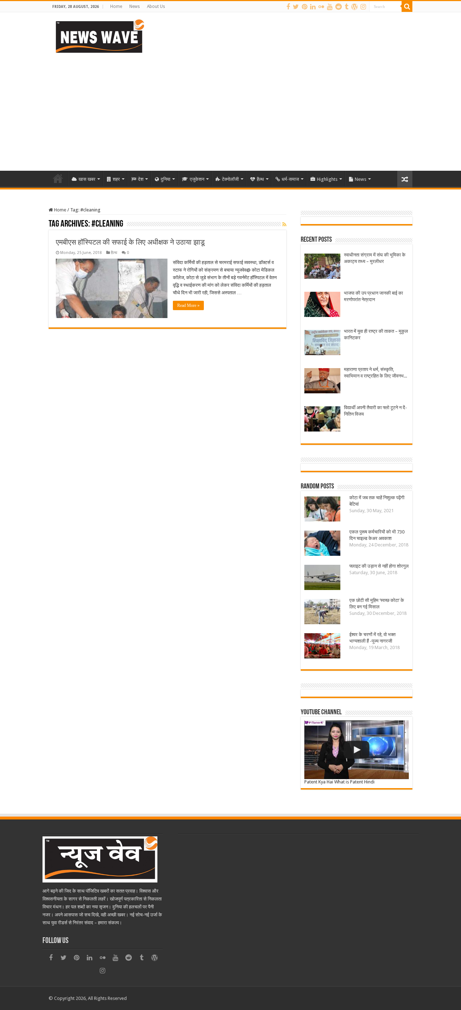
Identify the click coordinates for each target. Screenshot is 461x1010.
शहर (116, 179)
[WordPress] (354, 7)
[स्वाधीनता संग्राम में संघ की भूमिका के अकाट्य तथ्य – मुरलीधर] (322, 267)
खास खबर (87, 179)
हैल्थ (260, 179)
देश (140, 179)
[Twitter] (296, 7)
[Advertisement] (230, 109)
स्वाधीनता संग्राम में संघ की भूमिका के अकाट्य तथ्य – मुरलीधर (375, 258)
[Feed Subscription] (284, 224)
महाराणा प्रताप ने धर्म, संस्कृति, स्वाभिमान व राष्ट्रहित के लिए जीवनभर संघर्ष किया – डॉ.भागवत (375, 373)
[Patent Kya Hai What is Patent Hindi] (356, 749)
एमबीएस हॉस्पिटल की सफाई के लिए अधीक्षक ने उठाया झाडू (130, 242)
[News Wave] (99, 36)
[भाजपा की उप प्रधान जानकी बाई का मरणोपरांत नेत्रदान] (322, 305)
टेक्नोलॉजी (230, 179)
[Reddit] (339, 7)
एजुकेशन (197, 179)
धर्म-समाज (290, 179)
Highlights (327, 179)
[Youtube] (329, 7)
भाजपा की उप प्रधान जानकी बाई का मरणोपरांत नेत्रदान (373, 296)
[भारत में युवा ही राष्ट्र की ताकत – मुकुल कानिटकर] (322, 343)
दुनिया (165, 179)
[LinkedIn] (312, 7)
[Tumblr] (346, 7)
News (134, 6)
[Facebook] (288, 7)
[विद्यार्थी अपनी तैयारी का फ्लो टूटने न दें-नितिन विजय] (322, 419)
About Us (156, 6)
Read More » (188, 305)
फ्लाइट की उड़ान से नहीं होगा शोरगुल (379, 566)
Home (116, 6)
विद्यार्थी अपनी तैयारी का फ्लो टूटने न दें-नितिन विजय (375, 411)
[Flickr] (321, 7)
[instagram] (363, 7)
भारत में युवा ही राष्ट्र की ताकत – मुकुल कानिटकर (376, 334)
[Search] (407, 6)
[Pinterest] (304, 7)
